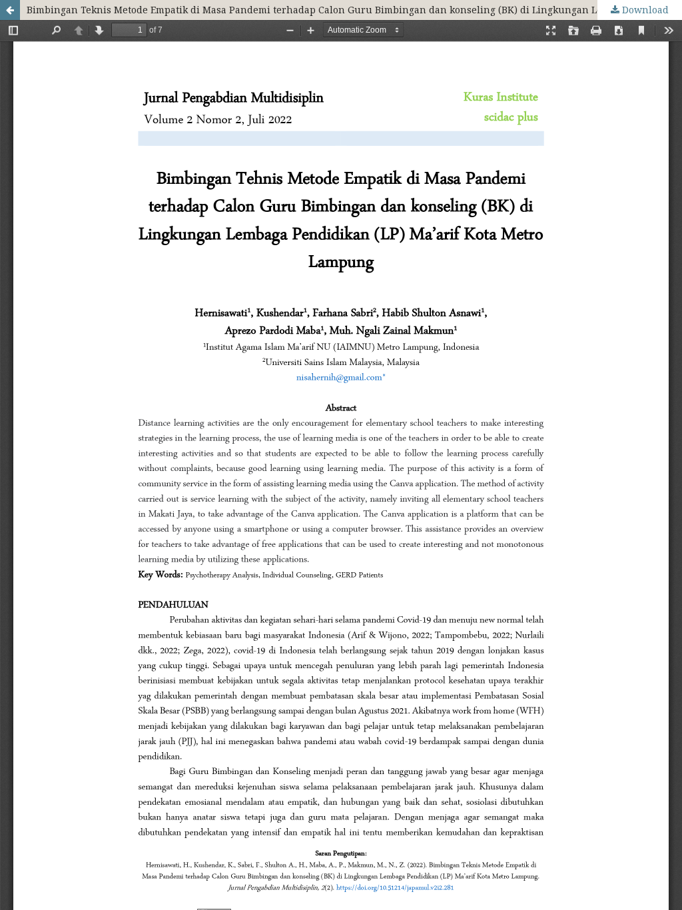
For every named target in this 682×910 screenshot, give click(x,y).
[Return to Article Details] (10, 10)
